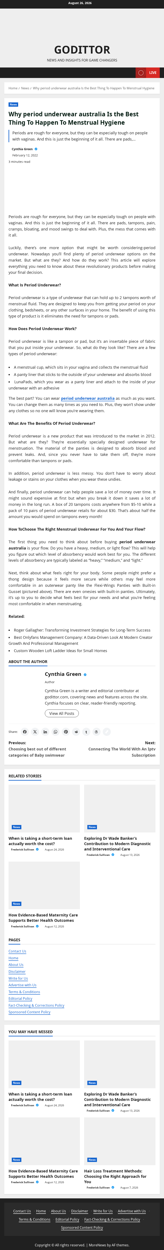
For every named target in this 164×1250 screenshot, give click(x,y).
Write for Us (18, 978)
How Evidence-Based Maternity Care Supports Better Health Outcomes (43, 917)
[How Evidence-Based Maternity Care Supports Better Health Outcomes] (44, 885)
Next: (121, 749)
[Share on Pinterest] (66, 732)
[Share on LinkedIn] (45, 732)
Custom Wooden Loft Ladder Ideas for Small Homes (60, 650)
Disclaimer (17, 971)
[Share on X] (35, 732)
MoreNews (97, 1245)
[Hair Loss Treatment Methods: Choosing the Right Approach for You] (119, 1141)
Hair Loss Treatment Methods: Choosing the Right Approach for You (115, 1176)
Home (13, 958)
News (13, 104)
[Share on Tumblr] (86, 732)
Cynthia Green (23, 149)
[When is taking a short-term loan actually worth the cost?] (44, 808)
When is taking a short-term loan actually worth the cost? (40, 841)
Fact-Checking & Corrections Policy (36, 1005)
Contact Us (17, 951)
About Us (16, 964)
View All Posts (61, 713)
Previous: (37, 749)
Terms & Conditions (24, 992)
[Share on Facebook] (25, 732)
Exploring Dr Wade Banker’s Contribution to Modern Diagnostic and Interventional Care (117, 844)
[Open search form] (131, 73)
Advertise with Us (23, 985)
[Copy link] (107, 732)
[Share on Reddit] (76, 732)
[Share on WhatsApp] (55, 732)
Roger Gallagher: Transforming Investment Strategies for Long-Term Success (82, 630)
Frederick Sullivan (23, 849)
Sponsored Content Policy (29, 1012)
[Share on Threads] (96, 732)
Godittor (82, 49)
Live (153, 72)
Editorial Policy (20, 998)
